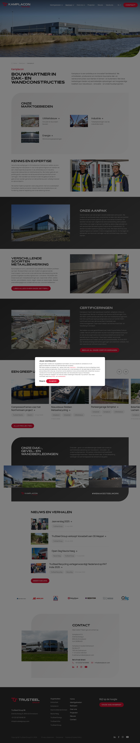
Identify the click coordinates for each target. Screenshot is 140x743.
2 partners (73, 367)
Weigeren (42, 381)
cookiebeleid (61, 376)
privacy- (53, 376)
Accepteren (52, 381)
